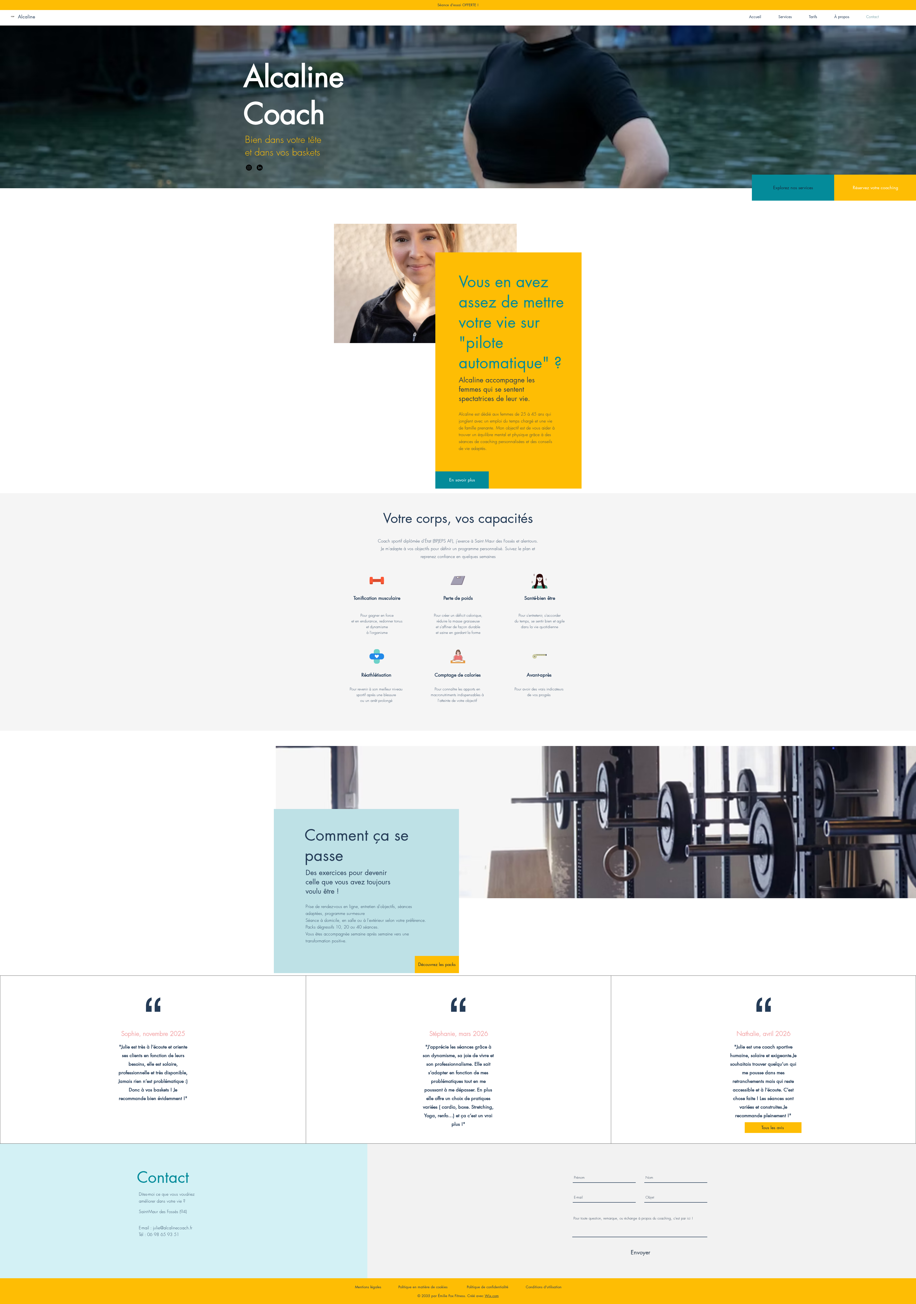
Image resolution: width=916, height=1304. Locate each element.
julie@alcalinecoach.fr (172, 1228)
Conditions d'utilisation (544, 1287)
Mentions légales (368, 1287)
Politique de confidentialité (487, 1287)
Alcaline (26, 17)
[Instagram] (249, 168)
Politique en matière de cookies (423, 1287)
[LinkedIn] (260, 168)
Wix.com (492, 1296)
